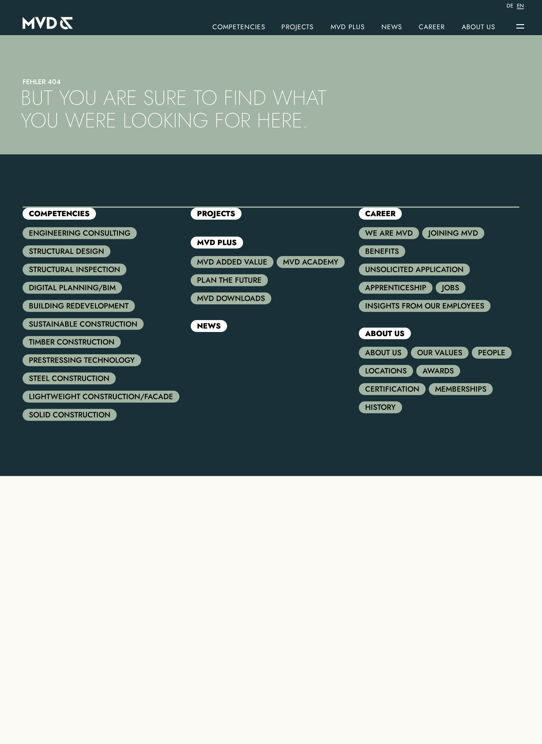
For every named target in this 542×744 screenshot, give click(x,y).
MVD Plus (348, 27)
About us (479, 27)
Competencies (238, 27)
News (391, 27)
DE (510, 5)
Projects (297, 27)
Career (432, 27)
